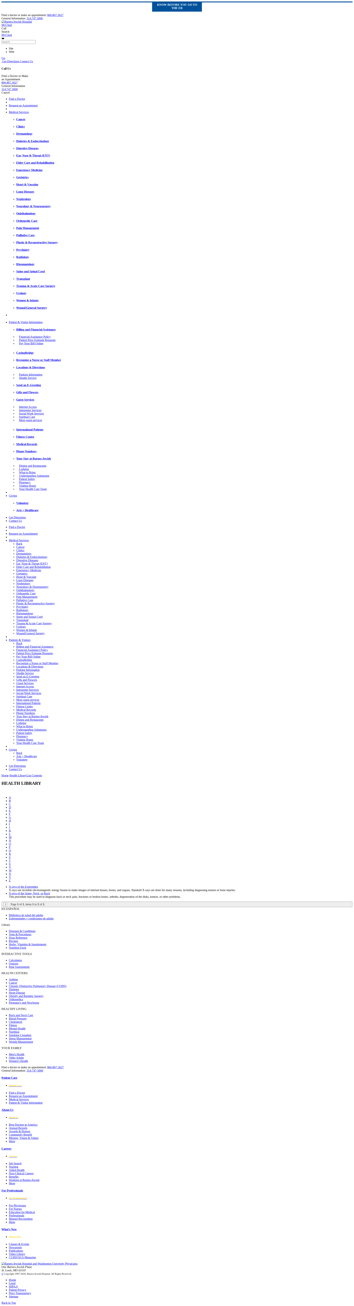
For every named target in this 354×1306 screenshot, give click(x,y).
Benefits (13, 1176)
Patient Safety (27, 479)
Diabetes (14, 989)
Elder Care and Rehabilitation (33, 566)
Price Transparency (20, 1293)
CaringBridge (24, 659)
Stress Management (20, 1038)
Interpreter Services (30, 410)
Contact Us (26, 61)
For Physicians (17, 1205)
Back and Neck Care (21, 1015)
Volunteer (21, 759)
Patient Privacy (17, 1289)
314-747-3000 (35, 1070)
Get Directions (10, 61)
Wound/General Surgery (30, 633)
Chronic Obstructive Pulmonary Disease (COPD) (37, 986)
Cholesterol (15, 1021)
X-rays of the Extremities (23, 886)
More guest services (30, 420)
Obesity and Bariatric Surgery (26, 996)
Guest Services (25, 683)
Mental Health (17, 1028)
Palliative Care (24, 600)
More (12, 1141)
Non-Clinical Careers (21, 1173)
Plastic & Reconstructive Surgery (35, 603)
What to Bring (27, 472)
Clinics (20, 550)
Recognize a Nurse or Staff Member (37, 663)
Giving (13, 495)
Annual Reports (18, 1128)
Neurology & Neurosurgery (32, 586)
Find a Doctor (17, 98)
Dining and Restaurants (32, 465)
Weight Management (21, 1041)
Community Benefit (20, 1134)
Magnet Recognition (21, 1218)
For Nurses (15, 1208)
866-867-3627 (55, 1067)
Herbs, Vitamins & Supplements (27, 944)
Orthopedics (16, 999)
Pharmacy (25, 482)
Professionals (16, 1215)
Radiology (22, 610)
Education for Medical (22, 1212)
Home (5, 775)
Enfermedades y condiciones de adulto (31, 918)
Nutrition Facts (17, 947)
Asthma (13, 979)
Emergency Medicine (28, 570)
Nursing (13, 1166)
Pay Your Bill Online (31, 343)
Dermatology (24, 553)
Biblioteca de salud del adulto (26, 915)
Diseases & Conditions (22, 931)
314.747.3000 (35, 18)
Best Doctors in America (23, 1124)
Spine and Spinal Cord (29, 616)
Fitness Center (24, 706)
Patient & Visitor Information (26, 322)
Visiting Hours (27, 485)
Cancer (20, 547)
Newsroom (15, 1247)
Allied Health (17, 1170)
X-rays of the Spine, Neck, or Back (29, 893)
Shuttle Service (28, 377)
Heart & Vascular (26, 576)
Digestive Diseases (27, 560)
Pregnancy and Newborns (24, 1002)
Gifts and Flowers (26, 679)
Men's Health (16, 1054)
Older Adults (16, 1057)
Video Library (17, 1254)
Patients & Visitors (19, 640)
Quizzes (13, 963)
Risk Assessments (19, 966)
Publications (16, 1250)
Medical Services (19, 112)
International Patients (28, 703)
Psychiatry (22, 606)
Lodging (24, 469)
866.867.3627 (55, 15)
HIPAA (13, 1286)
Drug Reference (18, 937)
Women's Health (18, 1061)
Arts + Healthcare (26, 756)
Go (3, 58)
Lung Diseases (24, 580)
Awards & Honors (19, 1131)
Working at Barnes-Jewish (24, 1180)
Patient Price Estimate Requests (37, 340)
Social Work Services (31, 413)
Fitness (13, 1025)
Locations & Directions (29, 666)
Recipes (13, 941)
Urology (21, 626)
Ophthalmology (25, 590)
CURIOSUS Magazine (22, 1257)
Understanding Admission (34, 475)
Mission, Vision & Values (24, 1138)
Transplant (22, 620)
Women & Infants (26, 630)
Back (19, 543)
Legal (12, 1283)
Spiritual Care (27, 416)
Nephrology (23, 583)
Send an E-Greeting (27, 676)
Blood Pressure (18, 1018)
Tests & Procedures (20, 934)
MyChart (6, 35)
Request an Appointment (23, 105)
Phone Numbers (25, 713)
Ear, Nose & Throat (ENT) (32, 563)
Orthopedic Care (26, 593)
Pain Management (26, 596)
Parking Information (30, 374)
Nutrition (14, 1031)
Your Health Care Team (33, 489)
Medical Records (26, 709)
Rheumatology (24, 613)
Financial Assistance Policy (35, 336)
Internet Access (28, 406)
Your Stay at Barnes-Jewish (32, 716)
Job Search (15, 1163)
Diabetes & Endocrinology (31, 557)
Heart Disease (17, 992)
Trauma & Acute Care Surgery (34, 623)
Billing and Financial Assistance (34, 646)
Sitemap (13, 1296)
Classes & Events (19, 1244)
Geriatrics (21, 573)
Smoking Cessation (20, 1035)
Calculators (15, 960)
